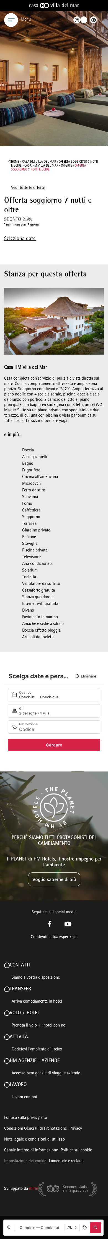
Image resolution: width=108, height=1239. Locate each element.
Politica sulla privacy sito (25, 1118)
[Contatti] (7, 965)
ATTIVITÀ (19, 1037)
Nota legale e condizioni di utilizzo (34, 1139)
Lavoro (18, 1084)
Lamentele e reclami (66, 1161)
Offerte (66, 165)
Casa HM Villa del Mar (39, 162)
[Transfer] (7, 989)
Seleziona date (20, 239)
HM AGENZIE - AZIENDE (35, 1061)
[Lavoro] (7, 1085)
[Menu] (11, 20)
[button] (95, 1227)
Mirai (33, 1189)
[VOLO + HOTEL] (7, 1013)
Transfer (20, 989)
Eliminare (88, 676)
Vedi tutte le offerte (28, 188)
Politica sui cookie (76, 1150)
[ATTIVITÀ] (7, 1037)
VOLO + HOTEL (25, 1013)
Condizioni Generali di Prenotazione (35, 1129)
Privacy (76, 1129)
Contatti (20, 965)
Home (15, 162)
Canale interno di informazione (31, 1150)
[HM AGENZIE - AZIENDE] (7, 1061)
